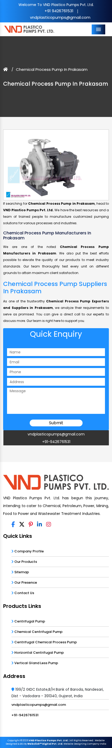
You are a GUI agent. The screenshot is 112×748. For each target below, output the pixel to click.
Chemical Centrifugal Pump (38, 631)
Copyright (14, 740)
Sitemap (21, 572)
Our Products (25, 561)
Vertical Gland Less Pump (36, 662)
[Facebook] (13, 525)
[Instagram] (48, 525)
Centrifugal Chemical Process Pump (45, 642)
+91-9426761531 (56, 441)
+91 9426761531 (59, 11)
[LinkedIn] (39, 525)
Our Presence (25, 582)
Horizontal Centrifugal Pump (39, 652)
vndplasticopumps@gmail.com (60, 17)
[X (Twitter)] (21, 525)
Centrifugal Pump (29, 621)
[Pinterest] (31, 525)
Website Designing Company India (85, 743)
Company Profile (29, 551)
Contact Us (24, 592)
